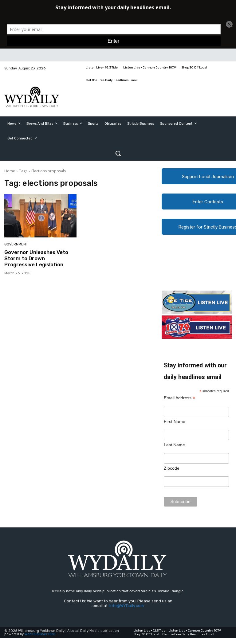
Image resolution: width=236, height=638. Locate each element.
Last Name (174, 444)
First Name (174, 421)
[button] (118, 153)
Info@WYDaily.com (126, 605)
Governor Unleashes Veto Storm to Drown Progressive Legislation (36, 258)
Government (16, 244)
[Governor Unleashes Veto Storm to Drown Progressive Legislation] (40, 215)
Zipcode (171, 468)
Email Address (179, 398)
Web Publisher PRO (40, 634)
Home (9, 171)
